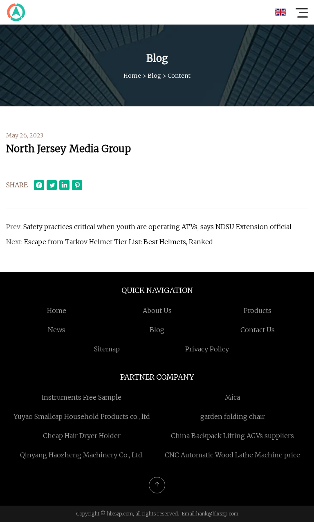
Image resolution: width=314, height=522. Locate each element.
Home (132, 75)
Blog (154, 75)
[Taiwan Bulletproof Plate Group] (16, 12)
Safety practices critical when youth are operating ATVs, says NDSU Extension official (157, 227)
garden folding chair (232, 416)
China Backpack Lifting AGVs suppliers (232, 436)
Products (257, 310)
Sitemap (107, 349)
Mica (232, 397)
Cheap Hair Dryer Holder (82, 436)
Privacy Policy (207, 349)
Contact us (257, 330)
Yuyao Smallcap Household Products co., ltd (81, 416)
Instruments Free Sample (81, 397)
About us (157, 310)
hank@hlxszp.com (217, 514)
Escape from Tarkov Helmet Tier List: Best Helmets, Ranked (118, 242)
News (56, 330)
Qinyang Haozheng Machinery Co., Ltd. (82, 455)
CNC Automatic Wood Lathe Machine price (232, 455)
